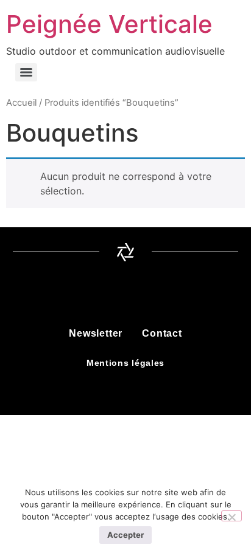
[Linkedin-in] (142, 294)
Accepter (125, 535)
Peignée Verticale (109, 24)
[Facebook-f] (76, 294)
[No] (231, 515)
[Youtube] (174, 294)
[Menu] (26, 72)
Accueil (21, 102)
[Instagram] (109, 294)
